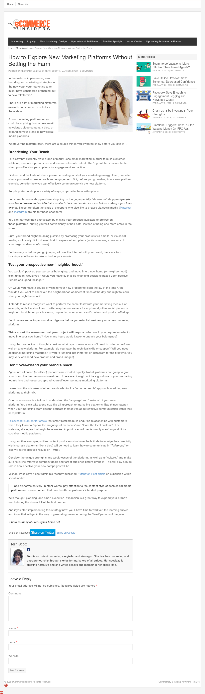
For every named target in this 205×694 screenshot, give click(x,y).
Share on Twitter (42, 532)
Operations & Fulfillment (84, 41)
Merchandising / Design (53, 41)
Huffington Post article (91, 473)
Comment (14, 593)
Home (10, 4)
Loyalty (31, 41)
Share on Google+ (67, 532)
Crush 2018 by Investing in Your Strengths (173, 112)
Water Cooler (134, 41)
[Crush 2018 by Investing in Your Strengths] (144, 114)
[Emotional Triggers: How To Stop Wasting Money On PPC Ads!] (144, 128)
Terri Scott (51, 71)
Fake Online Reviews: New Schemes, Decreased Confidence (174, 80)
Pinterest (125, 207)
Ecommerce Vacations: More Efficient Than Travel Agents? (171, 65)
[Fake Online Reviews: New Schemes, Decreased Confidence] (144, 81)
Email (12, 642)
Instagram (20, 211)
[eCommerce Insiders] (29, 24)
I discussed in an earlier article (27, 420)
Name (13, 628)
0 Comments (177, 70)
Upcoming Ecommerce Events (163, 41)
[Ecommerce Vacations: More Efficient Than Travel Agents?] (144, 67)
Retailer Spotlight (113, 41)
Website (13, 655)
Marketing (17, 41)
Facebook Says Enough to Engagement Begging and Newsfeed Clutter (169, 96)
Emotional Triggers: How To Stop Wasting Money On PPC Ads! (173, 126)
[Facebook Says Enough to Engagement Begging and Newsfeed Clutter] (144, 96)
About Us (23, 4)
